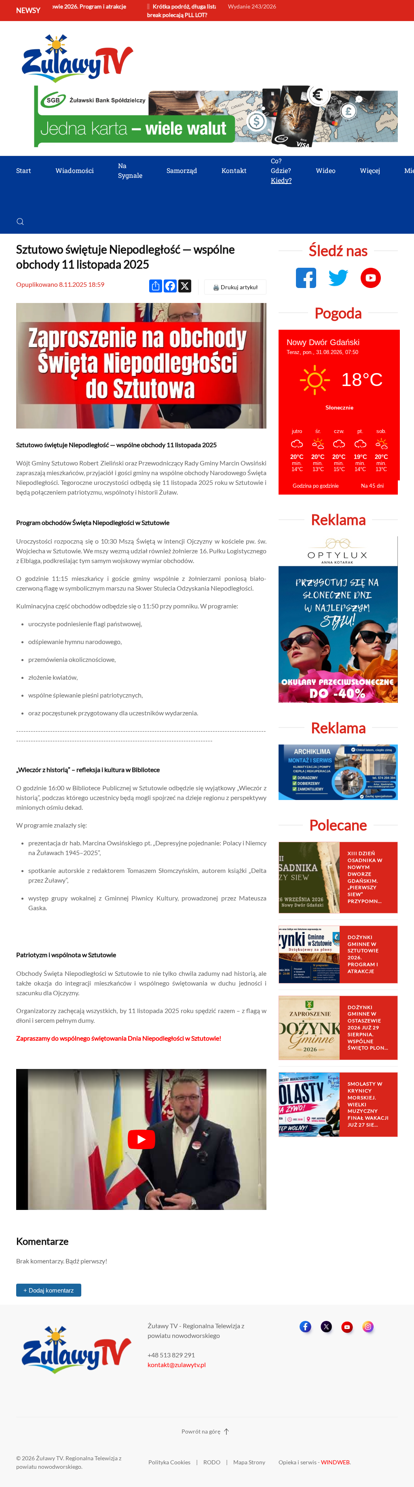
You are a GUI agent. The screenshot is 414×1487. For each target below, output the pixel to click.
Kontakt (234, 170)
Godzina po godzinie (316, 485)
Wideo (326, 170)
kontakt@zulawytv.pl (177, 1364)
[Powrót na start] (76, 57)
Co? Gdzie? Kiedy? (281, 170)
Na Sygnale (130, 170)
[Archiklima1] (338, 771)
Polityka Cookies (169, 1462)
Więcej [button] (370, 170)
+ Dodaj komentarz (48, 1290)
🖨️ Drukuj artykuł (235, 287)
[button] (20, 221)
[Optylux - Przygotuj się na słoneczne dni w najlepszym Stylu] (338, 619)
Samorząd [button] (182, 170)
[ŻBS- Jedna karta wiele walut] (216, 115)
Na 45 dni (372, 485)
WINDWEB (335, 1462)
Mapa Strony (249, 1462)
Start (23, 170)
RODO (211, 1462)
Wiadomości (74, 170)
